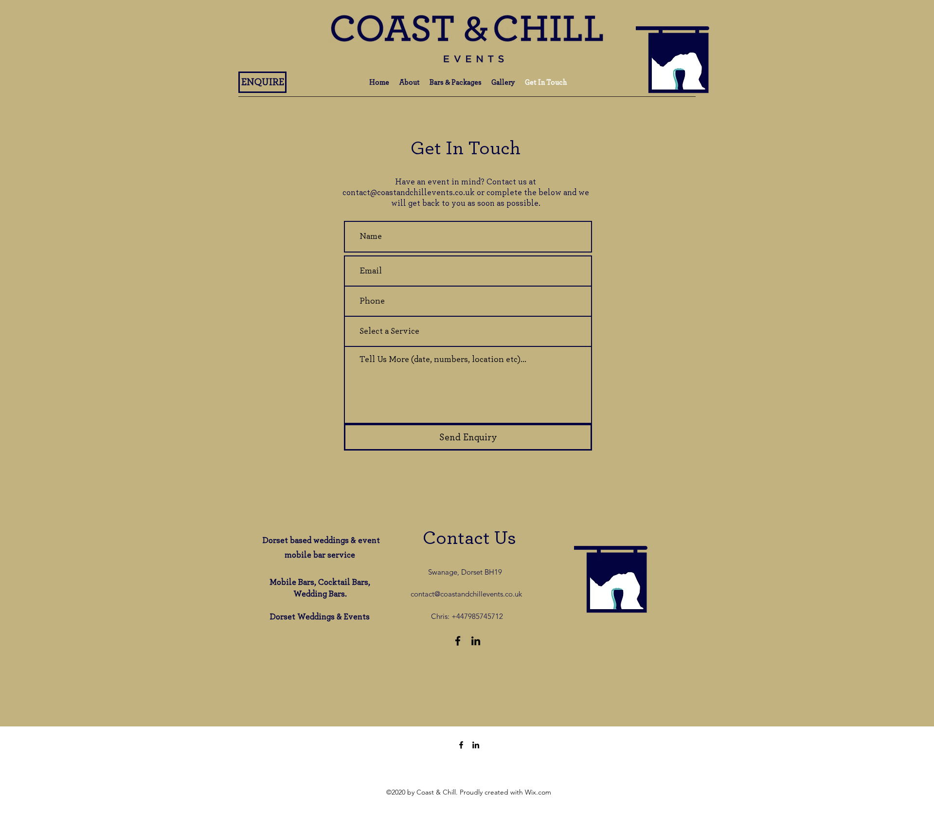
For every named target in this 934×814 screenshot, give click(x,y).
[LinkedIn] (475, 640)
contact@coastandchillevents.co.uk (408, 192)
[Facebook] (457, 640)
